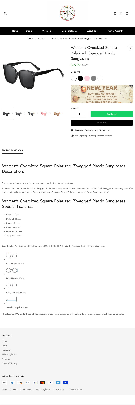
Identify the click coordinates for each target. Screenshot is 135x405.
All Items (41, 38)
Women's (46, 30)
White (73, 78)
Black (80, 78)
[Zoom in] (59, 50)
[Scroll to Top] (130, 391)
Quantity (75, 107)
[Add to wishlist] (130, 48)
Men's (29, 30)
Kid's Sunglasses (69, 30)
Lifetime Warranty (114, 30)
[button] (127, 13)
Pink (87, 78)
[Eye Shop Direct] (67, 13)
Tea (100, 78)
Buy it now (102, 122)
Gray (93, 78)
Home (15, 30)
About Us (91, 30)
